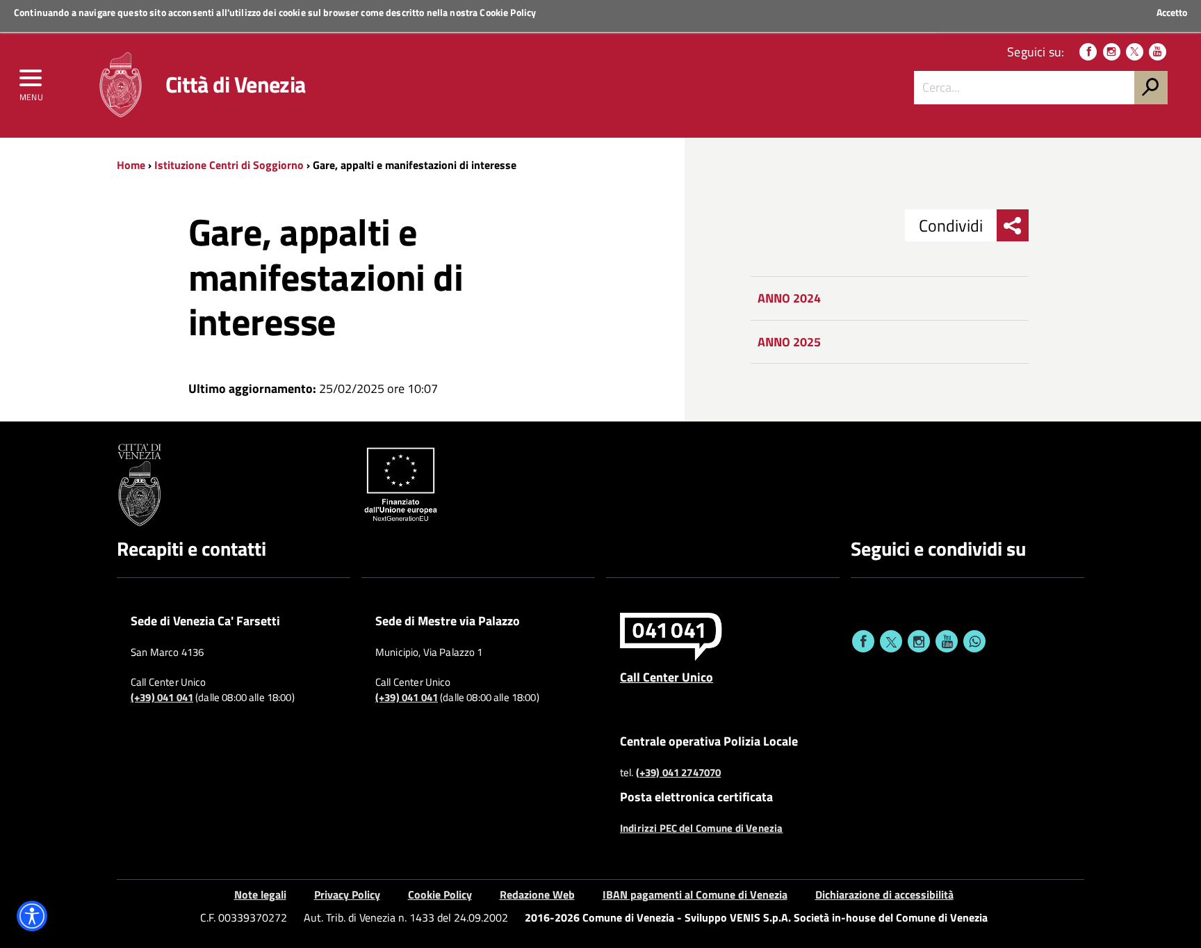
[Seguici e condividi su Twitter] (891, 641)
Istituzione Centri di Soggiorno (229, 164)
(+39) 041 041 (162, 697)
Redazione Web (537, 894)
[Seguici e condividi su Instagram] (919, 641)
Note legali (260, 894)
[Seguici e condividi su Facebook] (863, 641)
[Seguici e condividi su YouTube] (947, 641)
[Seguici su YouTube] (1157, 52)
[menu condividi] (1013, 225)
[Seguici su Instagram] (1111, 52)
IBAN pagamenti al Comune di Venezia (695, 894)
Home (131, 164)
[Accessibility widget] (32, 916)
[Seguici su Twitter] (1134, 52)
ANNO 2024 (789, 298)
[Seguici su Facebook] (1088, 52)
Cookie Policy (508, 12)
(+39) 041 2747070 (678, 772)
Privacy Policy (347, 894)
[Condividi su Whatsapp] (974, 641)
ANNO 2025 (789, 341)
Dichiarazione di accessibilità (884, 894)
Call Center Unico (666, 676)
